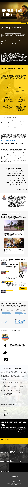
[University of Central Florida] (6, 0)
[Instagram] (17, 476)
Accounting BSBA (4, 319)
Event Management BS (5, 314)
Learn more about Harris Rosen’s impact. (7, 140)
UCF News (14, 481)
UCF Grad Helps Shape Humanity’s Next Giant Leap (11, 292)
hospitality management (20, 54)
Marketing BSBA (4, 322)
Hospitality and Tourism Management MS (20, 313)
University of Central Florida (14, 475)
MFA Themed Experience (18, 312)
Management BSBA (4, 321)
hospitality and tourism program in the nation (13, 33)
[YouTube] (15, 476)
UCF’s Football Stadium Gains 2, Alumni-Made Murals (12, 265)
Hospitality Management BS (6, 312)
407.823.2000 (19, 483)
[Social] (14, 476)
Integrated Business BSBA (5, 320)
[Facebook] (10, 476)
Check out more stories (5, 260)
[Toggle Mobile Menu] (26, 1)
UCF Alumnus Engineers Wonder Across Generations (11, 273)
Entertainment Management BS (6, 313)
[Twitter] (12, 476)
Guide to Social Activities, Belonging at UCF (11, 283)
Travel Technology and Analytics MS (20, 314)
